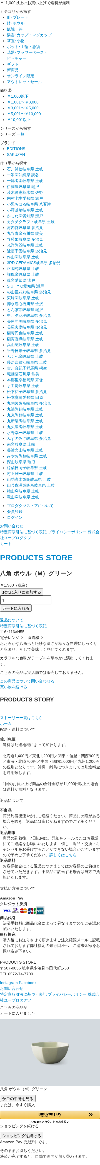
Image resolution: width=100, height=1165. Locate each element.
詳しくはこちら (63, 855)
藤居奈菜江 (27, 362)
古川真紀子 (27, 368)
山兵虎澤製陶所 (31, 485)
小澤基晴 (25, 210)
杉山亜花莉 (29, 292)
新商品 (13, 70)
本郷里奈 (25, 380)
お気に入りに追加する (21, 592)
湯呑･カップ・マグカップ (29, 35)
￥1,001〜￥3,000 (23, 102)
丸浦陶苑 (25, 409)
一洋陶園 (25, 181)
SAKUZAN (16, 154)
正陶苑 (23, 268)
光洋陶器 (25, 245)
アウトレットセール (24, 81)
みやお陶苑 (27, 456)
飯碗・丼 (14, 29)
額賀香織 (25, 339)
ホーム (6, 723)
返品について (11, 620)
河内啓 (25, 227)
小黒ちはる (29, 204)
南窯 (21, 444)
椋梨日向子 (27, 467)
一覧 (20, 134)
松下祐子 (27, 391)
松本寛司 (25, 397)
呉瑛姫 (25, 239)
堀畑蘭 (23, 374)
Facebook (27, 982)
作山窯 (23, 257)
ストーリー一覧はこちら (21, 717)
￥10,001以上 (19, 119)
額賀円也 (25, 333)
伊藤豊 (23, 186)
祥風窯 (23, 274)
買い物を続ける (13, 687)
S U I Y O (25, 286)
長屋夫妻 (27, 327)
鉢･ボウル (15, 23)
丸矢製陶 (25, 426)
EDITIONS (16, 148)
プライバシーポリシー (67, 532)
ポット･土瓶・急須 (23, 46)
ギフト (13, 64)
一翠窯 (23, 175)
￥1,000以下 (18, 96)
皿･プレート (17, 17)
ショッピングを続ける (21, 1135)
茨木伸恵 (25, 192)
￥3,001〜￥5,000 (23, 108)
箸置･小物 (15, 40)
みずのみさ (29, 438)
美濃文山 (25, 450)
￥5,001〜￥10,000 (24, 114)
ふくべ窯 (25, 356)
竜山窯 (23, 497)
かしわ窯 (25, 216)
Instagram (9, 982)
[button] (50, 1117)
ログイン (14, 517)
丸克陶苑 (25, 415)
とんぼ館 (25, 309)
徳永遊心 (25, 303)
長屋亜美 (27, 321)
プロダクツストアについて (30, 505)
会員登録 (14, 511)
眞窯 (21, 280)
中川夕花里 (29, 315)
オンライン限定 (20, 76)
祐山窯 (23, 491)
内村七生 (25, 198)
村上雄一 (25, 473)
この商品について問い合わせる (27, 681)
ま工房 (23, 385)
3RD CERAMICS (34, 263)
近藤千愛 (27, 251)
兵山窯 (23, 344)
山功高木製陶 (29, 479)
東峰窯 (23, 298)
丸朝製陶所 (29, 403)
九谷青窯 (25, 233)
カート (6, 543)
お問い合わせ (11, 526)
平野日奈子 (29, 350)
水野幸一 (25, 432)
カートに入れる (15, 608)
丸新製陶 (25, 421)
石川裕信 (25, 169)
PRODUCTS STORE (36, 557)
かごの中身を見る (17, 1098)
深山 (21, 462)
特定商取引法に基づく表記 (23, 532)
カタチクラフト (31, 222)
